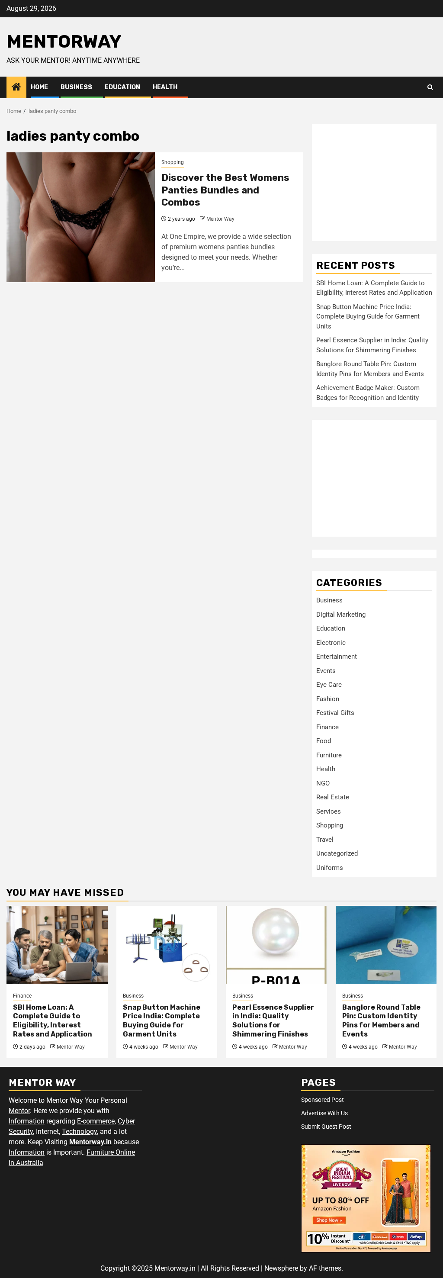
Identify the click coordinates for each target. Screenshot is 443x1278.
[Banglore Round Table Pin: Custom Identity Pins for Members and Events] (386, 945)
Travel (325, 839)
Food (323, 741)
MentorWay (64, 41)
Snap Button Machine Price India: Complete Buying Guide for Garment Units (368, 316)
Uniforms (329, 868)
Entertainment (336, 656)
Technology (79, 1131)
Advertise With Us (324, 1113)
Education (122, 87)
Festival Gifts (335, 713)
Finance (327, 727)
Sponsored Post (322, 1099)
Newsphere (281, 1268)
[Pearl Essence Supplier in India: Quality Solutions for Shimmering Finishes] (276, 945)
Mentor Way (220, 219)
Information (27, 1121)
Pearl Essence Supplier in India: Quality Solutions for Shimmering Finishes (273, 1020)
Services (328, 811)
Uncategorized (337, 853)
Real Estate (332, 797)
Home (39, 87)
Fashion (327, 699)
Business (76, 87)
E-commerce (96, 1121)
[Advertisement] (374, 183)
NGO (323, 783)
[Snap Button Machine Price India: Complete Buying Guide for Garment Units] (167, 945)
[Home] (16, 88)
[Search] (430, 87)
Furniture (329, 755)
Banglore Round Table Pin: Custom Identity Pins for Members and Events (381, 1020)
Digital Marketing (341, 614)
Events (326, 671)
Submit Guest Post (326, 1126)
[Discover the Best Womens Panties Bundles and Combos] (80, 217)
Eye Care (329, 685)
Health (165, 87)
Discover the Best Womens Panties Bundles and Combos (225, 190)
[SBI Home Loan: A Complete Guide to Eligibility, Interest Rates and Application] (57, 945)
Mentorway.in (90, 1142)
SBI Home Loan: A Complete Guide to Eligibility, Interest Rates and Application (52, 1020)
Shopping (172, 162)
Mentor (19, 1111)
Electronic (331, 643)
